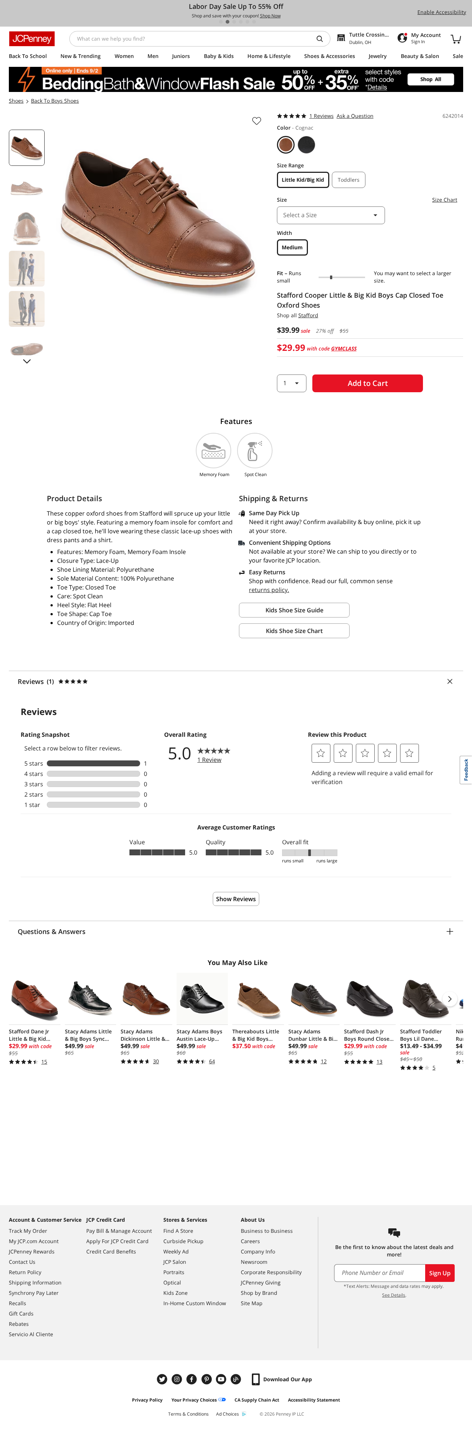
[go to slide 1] (221, 22)
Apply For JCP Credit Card (117, 1241)
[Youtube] (222, 1379)
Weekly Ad (176, 1251)
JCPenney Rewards (32, 1251)
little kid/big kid (303, 179)
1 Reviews (321, 115)
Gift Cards (21, 1313)
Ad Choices (227, 1414)
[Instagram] (177, 1379)
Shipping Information (35, 1282)
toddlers (349, 179)
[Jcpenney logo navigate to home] (32, 38)
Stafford (308, 315)
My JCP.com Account (34, 1241)
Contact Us (22, 1261)
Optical (172, 1282)
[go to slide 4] (241, 22)
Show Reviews (236, 899)
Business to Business (267, 1230)
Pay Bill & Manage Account (119, 1230)
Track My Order (28, 1230)
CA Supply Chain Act (257, 1400)
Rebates (19, 1323)
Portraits (173, 1272)
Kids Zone (175, 1292)
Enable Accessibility (441, 12)
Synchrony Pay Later (34, 1292)
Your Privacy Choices (194, 1400)
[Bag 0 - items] (455, 38)
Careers (250, 1241)
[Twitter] (163, 1379)
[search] (322, 38)
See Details (393, 1295)
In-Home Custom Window (194, 1303)
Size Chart (444, 199)
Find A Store (178, 1230)
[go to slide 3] (234, 22)
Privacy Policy (147, 1400)
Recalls (17, 1303)
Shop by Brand (259, 1292)
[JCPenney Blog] (236, 1379)
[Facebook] (192, 1379)
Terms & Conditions (188, 1414)
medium (292, 247)
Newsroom (254, 1261)
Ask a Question (355, 115)
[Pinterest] (207, 1379)
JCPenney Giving (261, 1282)
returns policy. (269, 590)
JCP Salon (174, 1261)
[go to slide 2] (227, 22)
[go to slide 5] (247, 22)
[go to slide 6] (254, 22)
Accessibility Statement (314, 1400)
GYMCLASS (344, 348)
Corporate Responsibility (271, 1272)
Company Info (258, 1251)
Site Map (252, 1303)
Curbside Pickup (183, 1241)
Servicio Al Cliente (31, 1334)
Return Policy (25, 1272)
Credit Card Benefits (111, 1251)
